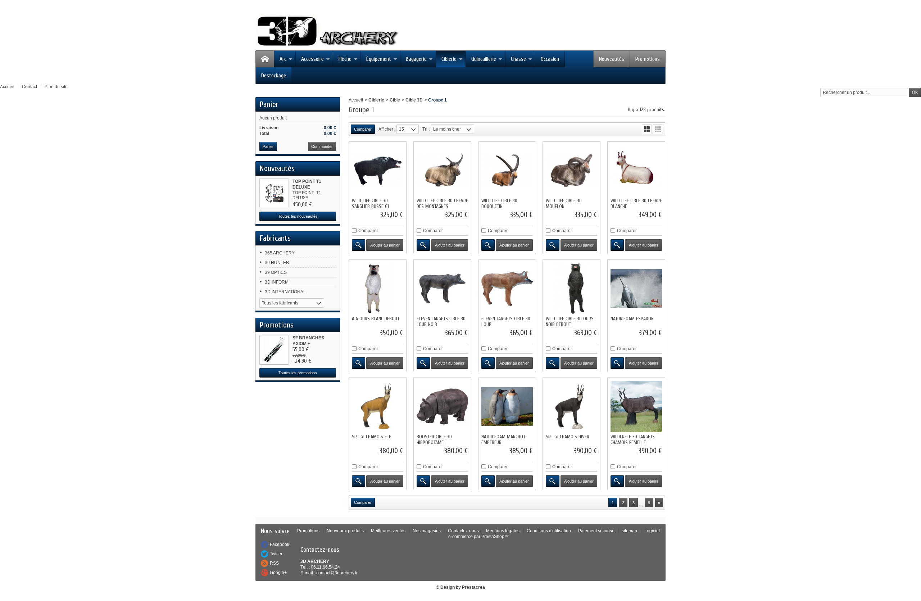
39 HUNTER (277, 262)
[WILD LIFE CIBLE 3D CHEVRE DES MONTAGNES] (442, 170)
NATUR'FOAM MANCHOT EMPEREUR (503, 440)
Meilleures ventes (388, 530)
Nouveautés (611, 59)
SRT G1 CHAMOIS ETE (371, 437)
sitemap (629, 530)
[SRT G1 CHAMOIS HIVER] (571, 406)
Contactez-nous (463, 530)
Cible (395, 100)
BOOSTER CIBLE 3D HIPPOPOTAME (434, 440)
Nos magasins (427, 530)
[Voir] (358, 245)
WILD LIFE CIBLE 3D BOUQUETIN (499, 203)
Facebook (279, 544)
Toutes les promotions (297, 373)
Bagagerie (416, 59)
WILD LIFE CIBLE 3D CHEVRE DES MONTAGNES (442, 203)
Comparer (368, 230)
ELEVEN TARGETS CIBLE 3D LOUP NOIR (441, 321)
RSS (274, 563)
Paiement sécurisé (596, 530)
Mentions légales (503, 530)
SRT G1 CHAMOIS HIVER (567, 437)
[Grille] (647, 129)
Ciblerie (449, 59)
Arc (283, 59)
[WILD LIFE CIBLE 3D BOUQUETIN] (507, 170)
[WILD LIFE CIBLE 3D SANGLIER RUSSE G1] (377, 170)
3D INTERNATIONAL (285, 291)
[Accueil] (265, 59)
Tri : (426, 129)
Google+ (278, 572)
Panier (268, 104)
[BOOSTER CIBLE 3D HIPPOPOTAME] (442, 406)
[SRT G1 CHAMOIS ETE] (377, 406)
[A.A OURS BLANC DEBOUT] (377, 288)
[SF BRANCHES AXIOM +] (274, 350)
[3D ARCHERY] (327, 31)
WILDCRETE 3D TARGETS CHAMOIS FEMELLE (633, 440)
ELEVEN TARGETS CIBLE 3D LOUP (505, 321)
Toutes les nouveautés (298, 216)
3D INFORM (277, 282)
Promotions (647, 59)
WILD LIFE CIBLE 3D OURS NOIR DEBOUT (570, 321)
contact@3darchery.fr (337, 572)
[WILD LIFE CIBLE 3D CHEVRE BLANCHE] (636, 170)
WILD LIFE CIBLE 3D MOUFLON (564, 203)
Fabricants (275, 238)
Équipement (378, 59)
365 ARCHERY (280, 253)
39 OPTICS (276, 272)
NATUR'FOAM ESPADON (632, 319)
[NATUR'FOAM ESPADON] (636, 288)
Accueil (356, 100)
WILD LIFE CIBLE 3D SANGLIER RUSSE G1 (370, 203)
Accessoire (312, 59)
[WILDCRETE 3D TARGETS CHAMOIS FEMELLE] (636, 406)
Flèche (345, 59)
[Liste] (658, 129)
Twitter (276, 553)
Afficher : (386, 129)
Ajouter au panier (385, 245)
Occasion (550, 59)
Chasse (518, 59)
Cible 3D (414, 100)
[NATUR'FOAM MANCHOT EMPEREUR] (507, 406)
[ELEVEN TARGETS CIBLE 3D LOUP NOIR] (442, 288)
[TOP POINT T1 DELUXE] (274, 193)
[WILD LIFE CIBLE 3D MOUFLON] (571, 170)
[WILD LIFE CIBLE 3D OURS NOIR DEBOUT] (571, 288)
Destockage (273, 75)
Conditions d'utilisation (549, 530)
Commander (322, 146)
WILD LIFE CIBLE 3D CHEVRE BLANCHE (636, 203)
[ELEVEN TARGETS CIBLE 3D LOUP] (507, 288)
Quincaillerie (483, 59)
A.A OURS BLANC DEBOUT (375, 319)
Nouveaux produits (345, 530)
